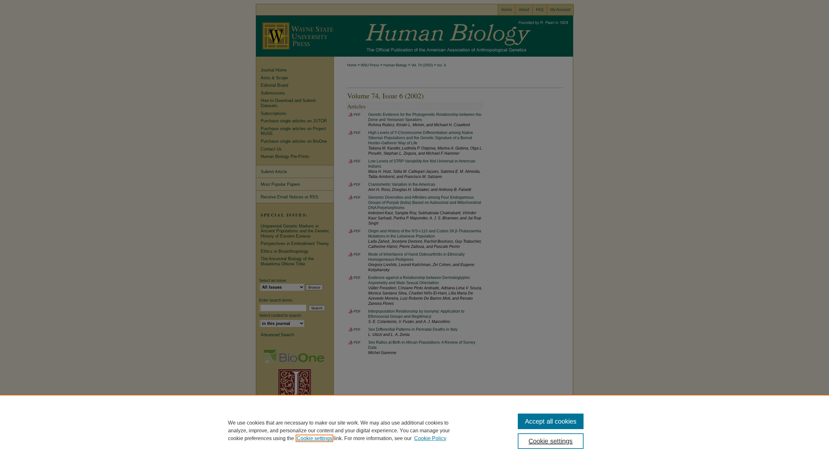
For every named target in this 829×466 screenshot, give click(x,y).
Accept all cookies (550, 421)
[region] (414, 430)
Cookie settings (314, 438)
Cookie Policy (430, 438)
